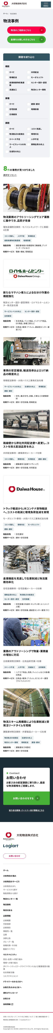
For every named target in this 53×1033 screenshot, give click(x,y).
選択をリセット (10, 174)
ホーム (5, 13)
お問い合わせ (14, 856)
